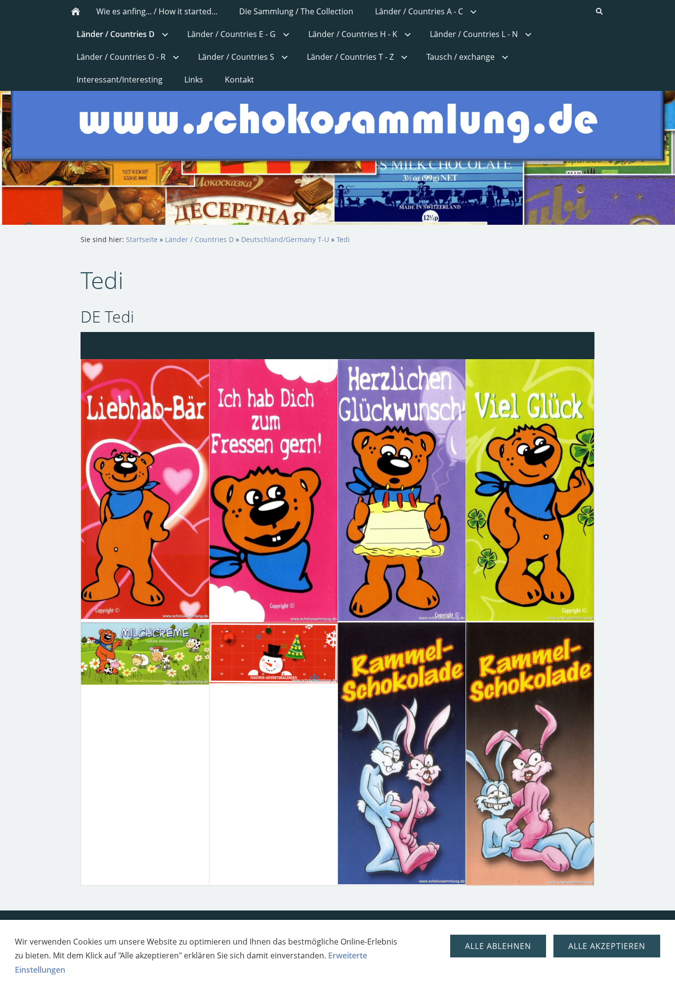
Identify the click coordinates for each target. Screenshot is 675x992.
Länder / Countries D (199, 239)
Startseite (142, 239)
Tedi (343, 239)
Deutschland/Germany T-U (285, 239)
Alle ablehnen (498, 946)
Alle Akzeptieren (606, 946)
